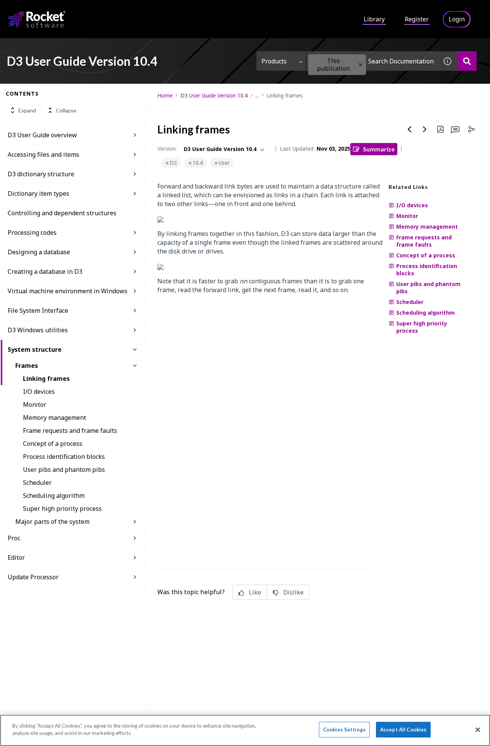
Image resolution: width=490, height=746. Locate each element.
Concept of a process (52, 443)
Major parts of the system (52, 521)
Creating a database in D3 (45, 271)
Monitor (34, 404)
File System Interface (38, 310)
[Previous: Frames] (409, 129)
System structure (35, 349)
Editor (16, 557)
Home (165, 95)
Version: (167, 148)
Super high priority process (62, 508)
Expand (27, 110)
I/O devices (39, 391)
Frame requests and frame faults (70, 430)
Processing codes (32, 232)
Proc (14, 538)
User (224, 162)
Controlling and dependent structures (62, 213)
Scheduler (37, 482)
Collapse (66, 110)
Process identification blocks (64, 456)
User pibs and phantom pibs (64, 469)
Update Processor (33, 577)
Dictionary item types (38, 193)
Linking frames (46, 378)
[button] (360, 65)
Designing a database (39, 252)
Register (417, 19)
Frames (26, 365)
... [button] (257, 95)
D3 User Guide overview (42, 135)
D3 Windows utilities (38, 330)
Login (457, 19)
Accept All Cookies (403, 729)
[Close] (477, 729)
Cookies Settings (344, 729)
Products (274, 61)
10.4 (198, 162)
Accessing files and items (43, 154)
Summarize (379, 149)
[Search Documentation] (467, 61)
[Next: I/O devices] (425, 129)
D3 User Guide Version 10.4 (214, 95)
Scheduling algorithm (54, 495)
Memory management (54, 417)
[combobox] (372, 61)
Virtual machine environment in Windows (67, 291)
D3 (173, 162)
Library (374, 19)
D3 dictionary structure (41, 174)
